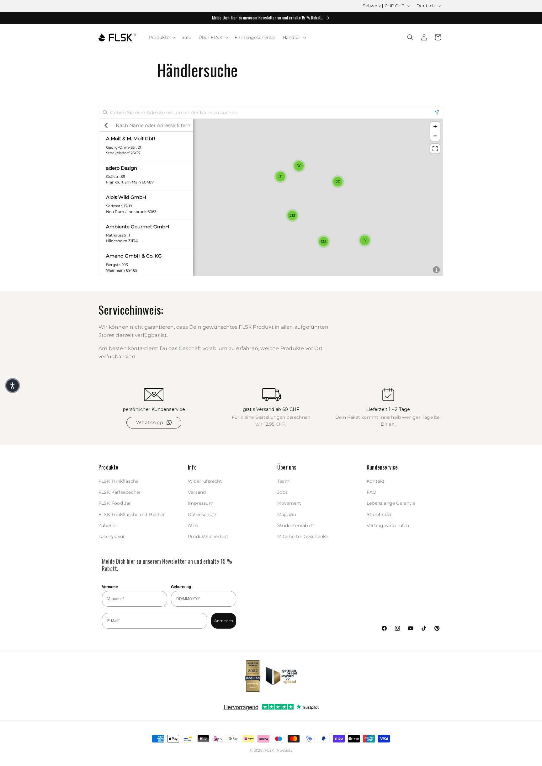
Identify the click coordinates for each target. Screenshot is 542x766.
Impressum (201, 503)
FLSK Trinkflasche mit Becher (131, 514)
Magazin (286, 514)
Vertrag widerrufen (388, 525)
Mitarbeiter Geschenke (302, 536)
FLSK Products (278, 750)
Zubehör (107, 525)
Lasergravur (111, 536)
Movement (289, 503)
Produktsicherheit (208, 536)
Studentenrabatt (295, 525)
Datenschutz (202, 514)
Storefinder (379, 514)
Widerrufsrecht (205, 481)
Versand (197, 492)
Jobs (282, 492)
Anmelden (223, 620)
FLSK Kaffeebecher (119, 492)
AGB (193, 525)
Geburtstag (181, 587)
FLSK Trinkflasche (118, 481)
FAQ (372, 492)
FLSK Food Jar (114, 503)
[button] (161, 37)
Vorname (110, 587)
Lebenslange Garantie (391, 503)
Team (283, 481)
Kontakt (376, 481)
